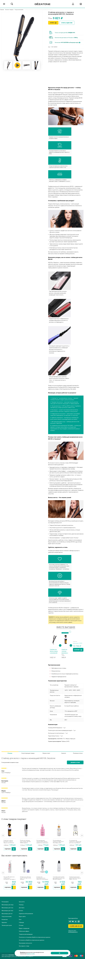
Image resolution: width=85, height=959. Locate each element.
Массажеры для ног (7, 913)
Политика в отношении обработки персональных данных (34, 937)
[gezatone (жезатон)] (42, 4)
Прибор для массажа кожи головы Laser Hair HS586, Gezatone (25, 841)
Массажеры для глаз (7, 907)
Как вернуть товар (24, 946)
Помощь (21, 904)
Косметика (5, 919)
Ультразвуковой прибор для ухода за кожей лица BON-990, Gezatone (58, 878)
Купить (52, 22)
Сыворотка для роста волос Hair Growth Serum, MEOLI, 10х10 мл (75, 878)
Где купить (22, 901)
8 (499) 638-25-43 (76, 926)
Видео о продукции (24, 928)
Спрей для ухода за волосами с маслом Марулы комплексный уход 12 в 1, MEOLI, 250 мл (65, 651)
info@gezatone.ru (73, 932)
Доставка (21, 907)
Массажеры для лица (7, 904)
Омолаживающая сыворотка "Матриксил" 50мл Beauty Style (58, 841)
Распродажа (5, 901)
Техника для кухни (7, 925)
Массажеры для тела (7, 910)
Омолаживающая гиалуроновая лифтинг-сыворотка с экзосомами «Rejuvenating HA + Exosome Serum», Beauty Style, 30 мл (42, 841)
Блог (20, 919)
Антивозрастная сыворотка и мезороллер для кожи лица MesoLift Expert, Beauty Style (75, 841)
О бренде (21, 922)
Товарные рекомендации (26, 934)
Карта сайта (22, 916)
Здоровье (4, 922)
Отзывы (10, 753)
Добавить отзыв (75, 762)
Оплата (21, 910)
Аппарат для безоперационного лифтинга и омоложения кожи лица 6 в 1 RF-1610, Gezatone (42, 878)
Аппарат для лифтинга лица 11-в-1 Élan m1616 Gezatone (25, 878)
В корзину (77, 649)
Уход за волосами (6, 916)
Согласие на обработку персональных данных (31, 940)
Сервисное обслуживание (26, 913)
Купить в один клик (66, 22)
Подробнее (8, 849)
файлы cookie (31, 953)
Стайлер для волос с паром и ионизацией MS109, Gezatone (54, 651)
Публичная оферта (24, 931)
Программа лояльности (25, 943)
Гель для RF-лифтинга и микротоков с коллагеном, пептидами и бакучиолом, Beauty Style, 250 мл (10, 878)
